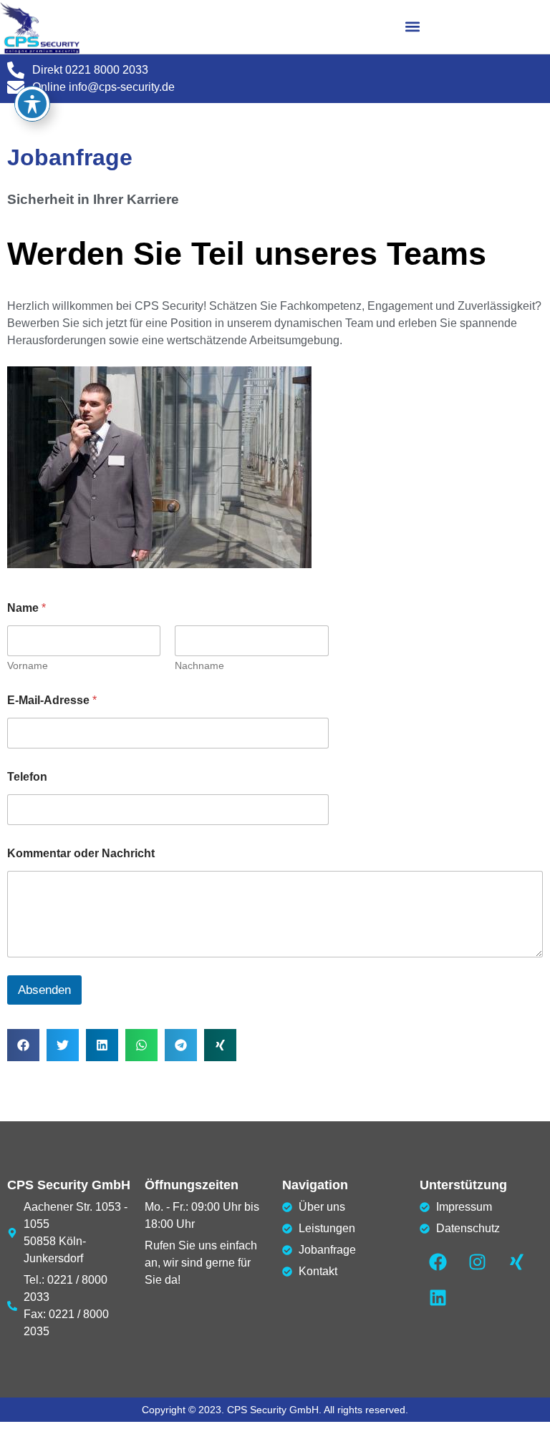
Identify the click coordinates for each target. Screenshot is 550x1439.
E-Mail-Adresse (52, 700)
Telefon (27, 777)
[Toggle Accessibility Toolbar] (32, 104)
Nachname (199, 665)
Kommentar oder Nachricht (81, 853)
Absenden (44, 990)
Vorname (27, 665)
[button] (413, 27)
